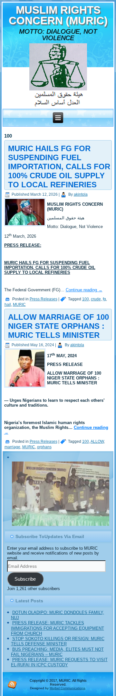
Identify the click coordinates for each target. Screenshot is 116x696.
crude (96, 299)
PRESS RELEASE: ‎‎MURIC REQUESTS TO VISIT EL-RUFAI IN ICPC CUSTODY (59, 663)
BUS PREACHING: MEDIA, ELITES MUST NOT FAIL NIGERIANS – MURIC (57, 652)
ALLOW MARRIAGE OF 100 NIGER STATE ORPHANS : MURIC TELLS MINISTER (58, 326)
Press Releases (43, 299)
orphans (44, 447)
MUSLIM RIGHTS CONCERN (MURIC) (58, 15)
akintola (81, 194)
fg (104, 299)
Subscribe (25, 579)
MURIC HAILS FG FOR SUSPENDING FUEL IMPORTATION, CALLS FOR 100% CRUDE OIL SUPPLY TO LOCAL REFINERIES (59, 166)
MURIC (19, 304)
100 (85, 299)
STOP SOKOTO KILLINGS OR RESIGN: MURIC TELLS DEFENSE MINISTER (57, 642)
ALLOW (97, 441)
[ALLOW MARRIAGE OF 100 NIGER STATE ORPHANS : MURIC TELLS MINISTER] (25, 387)
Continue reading (84, 289)
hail (8, 304)
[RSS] (12, 685)
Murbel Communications (67, 688)
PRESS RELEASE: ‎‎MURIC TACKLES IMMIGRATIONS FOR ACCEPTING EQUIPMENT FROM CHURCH (57, 629)
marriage (12, 447)
